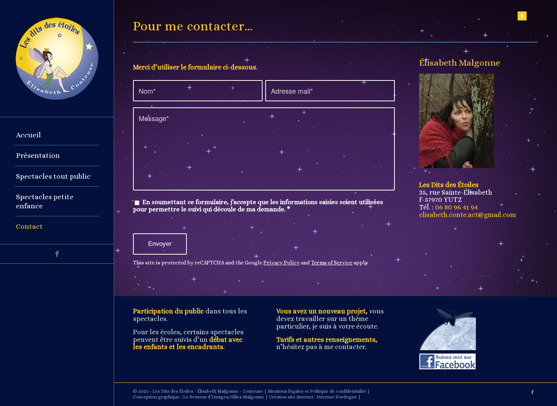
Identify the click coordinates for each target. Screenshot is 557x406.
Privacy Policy (281, 263)
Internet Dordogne (337, 397)
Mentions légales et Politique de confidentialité (317, 391)
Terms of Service (331, 263)
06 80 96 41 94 (456, 207)
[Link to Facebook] (57, 253)
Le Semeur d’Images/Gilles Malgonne (223, 397)
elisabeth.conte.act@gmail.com (467, 215)
